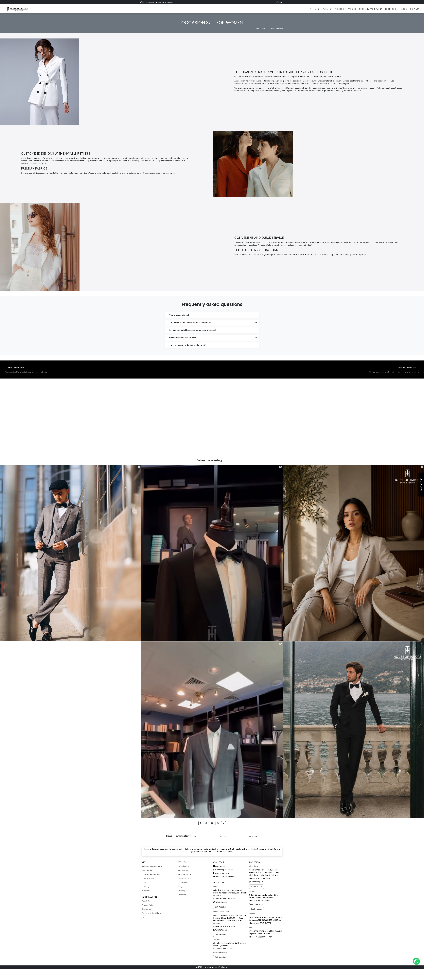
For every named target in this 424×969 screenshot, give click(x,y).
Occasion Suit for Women (276, 29)
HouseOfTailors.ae (220, 967)
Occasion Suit (183, 882)
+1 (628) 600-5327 (264, 937)
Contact (414, 9)
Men (317, 9)
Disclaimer (146, 909)
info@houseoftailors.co (165, 2)
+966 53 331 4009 (263, 900)
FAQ (143, 917)
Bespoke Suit (147, 870)
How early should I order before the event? (187, 345)
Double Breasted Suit (151, 874)
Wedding (340, 9)
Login (280, 2)
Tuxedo (145, 882)
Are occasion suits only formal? (182, 337)
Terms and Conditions (151, 913)
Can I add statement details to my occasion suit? (190, 322)
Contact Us (220, 866)
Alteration (146, 890)
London (252, 913)
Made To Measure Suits (152, 866)
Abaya (180, 886)
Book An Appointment (370, 9)
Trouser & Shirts (149, 878)
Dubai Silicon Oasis (221, 911)
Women (327, 9)
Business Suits (183, 870)
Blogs (403, 9)
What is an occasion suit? (179, 315)
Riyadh (252, 891)
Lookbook (390, 9)
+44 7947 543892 (263, 923)
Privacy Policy (148, 905)
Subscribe (253, 836)
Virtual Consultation (15, 368)
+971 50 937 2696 (148, 2)
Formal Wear (183, 866)
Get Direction (220, 907)
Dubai (215, 886)
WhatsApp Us (221, 902)
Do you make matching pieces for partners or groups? (192, 330)
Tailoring (145, 886)
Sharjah (216, 939)
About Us (146, 901)
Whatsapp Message (224, 869)
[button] (200, 823)
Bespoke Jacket (185, 874)
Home (257, 29)
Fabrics (352, 9)
